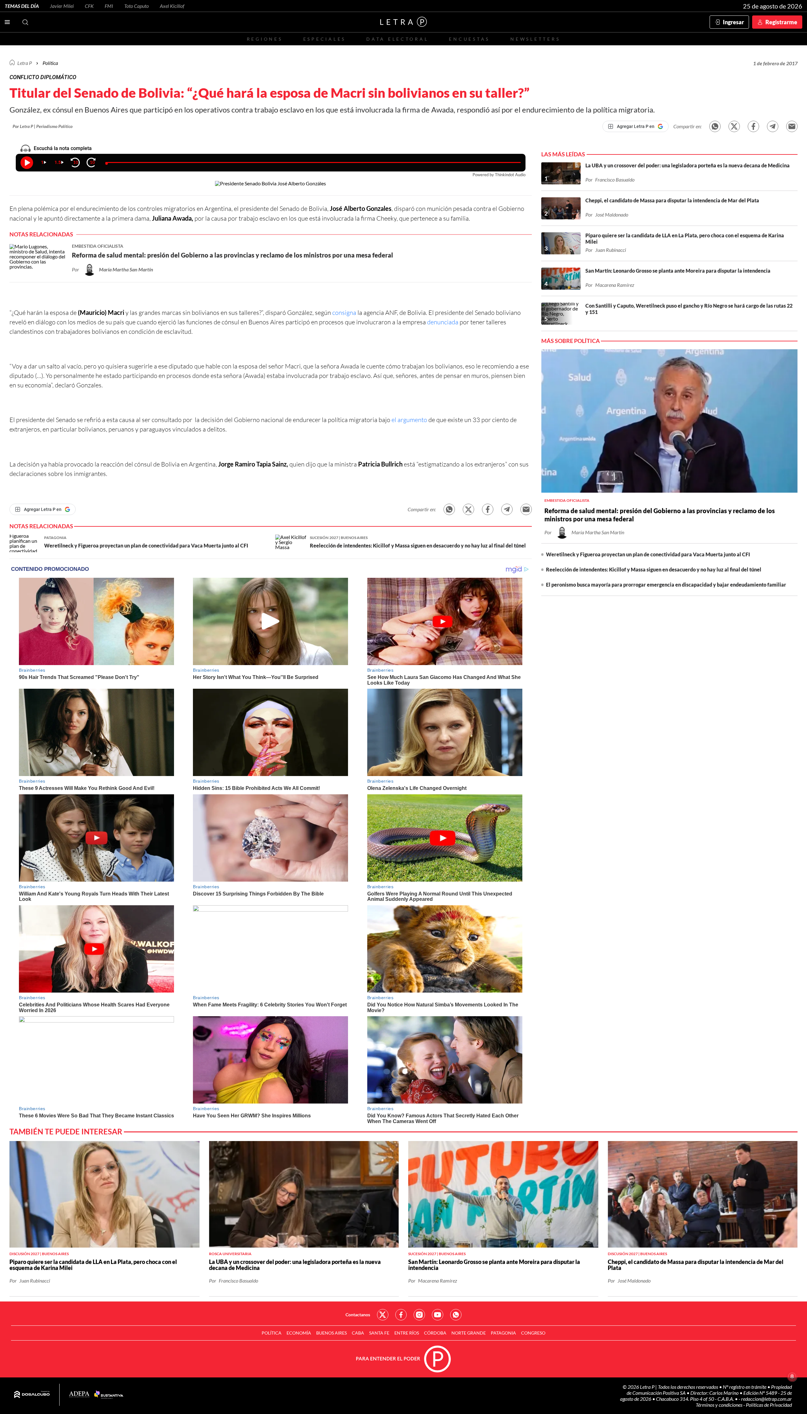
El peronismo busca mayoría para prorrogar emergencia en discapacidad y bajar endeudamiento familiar (666, 585)
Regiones (265, 39)
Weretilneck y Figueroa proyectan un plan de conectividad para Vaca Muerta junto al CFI (648, 554)
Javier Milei (62, 6)
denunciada (442, 322)
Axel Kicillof (172, 6)
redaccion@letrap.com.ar (766, 1399)
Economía (299, 1333)
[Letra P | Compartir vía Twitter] (734, 126)
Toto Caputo (136, 6)
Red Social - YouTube (437, 1314)
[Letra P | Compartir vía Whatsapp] (715, 126)
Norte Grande (468, 1333)
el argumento (409, 420)
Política (50, 63)
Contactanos (357, 1314)
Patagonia (503, 1333)
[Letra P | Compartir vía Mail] (792, 126)
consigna (344, 312)
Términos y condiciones (719, 1405)
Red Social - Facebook (401, 1314)
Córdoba (435, 1333)
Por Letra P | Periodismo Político (43, 126)
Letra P (24, 63)
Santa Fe (379, 1333)
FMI (109, 6)
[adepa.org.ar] (79, 1394)
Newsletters (535, 39)
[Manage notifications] (792, 1376)
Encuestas (469, 39)
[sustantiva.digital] (108, 1395)
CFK (89, 6)
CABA (358, 1333)
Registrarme (781, 22)
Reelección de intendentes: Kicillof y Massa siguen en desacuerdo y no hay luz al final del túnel (653, 569)
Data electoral (397, 39)
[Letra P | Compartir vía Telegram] (772, 126)
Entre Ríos (406, 1333)
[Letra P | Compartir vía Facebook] (753, 126)
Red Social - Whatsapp (455, 1314)
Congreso (533, 1333)
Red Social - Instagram (419, 1314)
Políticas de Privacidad (769, 1405)
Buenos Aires (331, 1333)
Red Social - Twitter (382, 1314)
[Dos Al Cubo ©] (32, 1395)
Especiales (324, 39)
